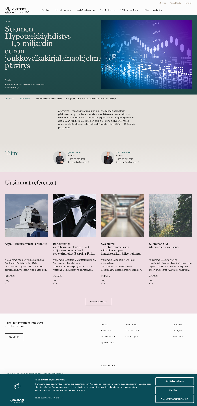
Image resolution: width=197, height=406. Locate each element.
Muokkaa (173, 390)
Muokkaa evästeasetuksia (47, 398)
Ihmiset (104, 324)
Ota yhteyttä (175, 3)
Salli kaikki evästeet (175, 381)
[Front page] (18, 10)
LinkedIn (177, 324)
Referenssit (24, 98)
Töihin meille (131, 324)
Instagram (178, 330)
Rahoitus (9, 84)
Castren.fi (9, 98)
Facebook (178, 336)
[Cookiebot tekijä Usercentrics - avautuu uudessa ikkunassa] (17, 401)
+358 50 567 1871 (76, 159)
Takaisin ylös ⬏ (108, 365)
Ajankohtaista (107, 342)
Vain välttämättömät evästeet (174, 399)
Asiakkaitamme (108, 336)
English (188, 3)
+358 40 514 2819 (124, 159)
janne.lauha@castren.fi (78, 162)
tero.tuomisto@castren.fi (127, 162)
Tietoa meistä (132, 330)
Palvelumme (107, 330)
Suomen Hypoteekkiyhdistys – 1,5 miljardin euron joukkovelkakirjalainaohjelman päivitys (76, 98)
